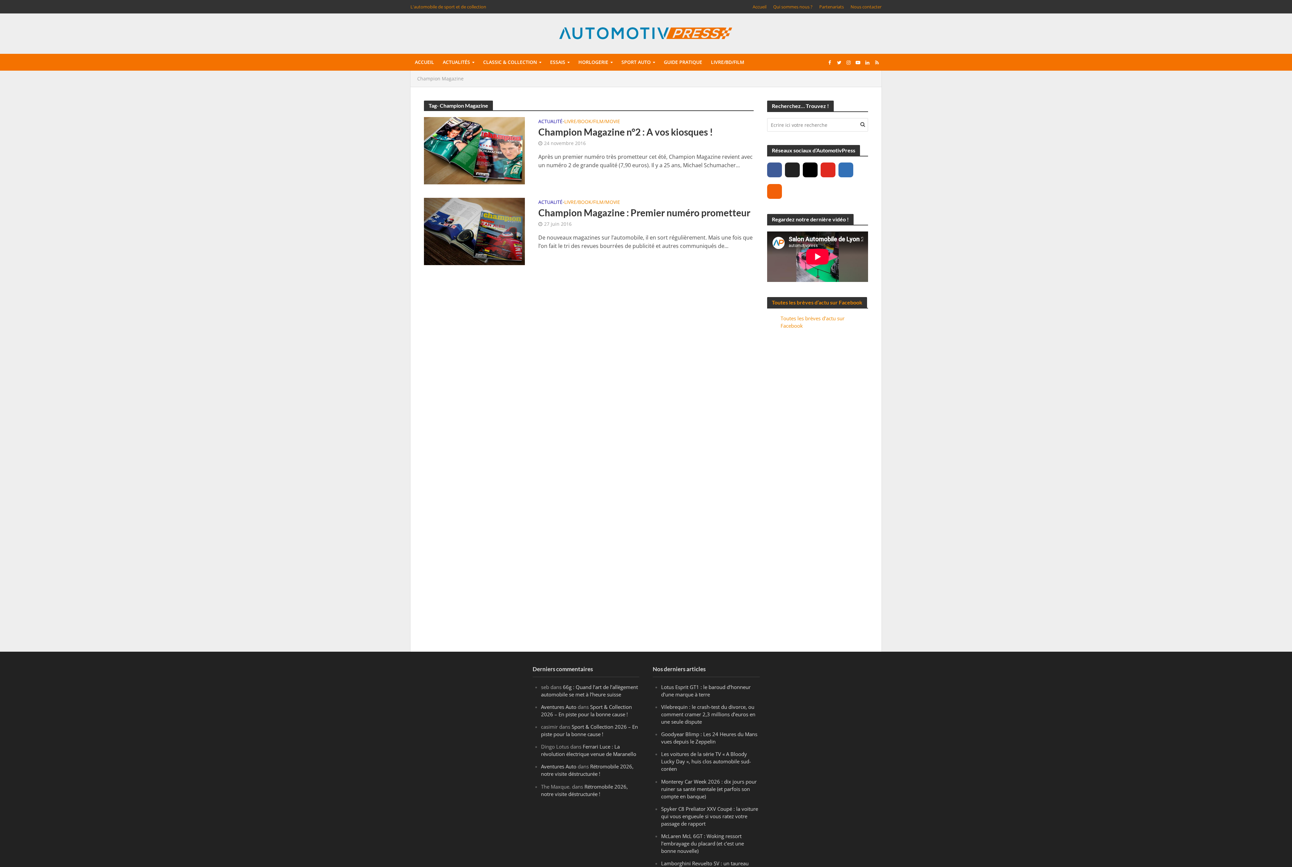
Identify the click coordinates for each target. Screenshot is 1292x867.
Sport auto (636, 62)
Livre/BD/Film (727, 62)
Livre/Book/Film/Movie (592, 121)
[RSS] (774, 191)
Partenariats (831, 7)
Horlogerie (593, 62)
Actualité (550, 121)
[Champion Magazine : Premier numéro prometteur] (474, 230)
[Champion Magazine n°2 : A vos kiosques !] (474, 150)
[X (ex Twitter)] (792, 169)
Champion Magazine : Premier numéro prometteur (644, 212)
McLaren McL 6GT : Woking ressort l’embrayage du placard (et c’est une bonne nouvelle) (702, 843)
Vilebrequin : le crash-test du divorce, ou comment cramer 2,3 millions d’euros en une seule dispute (708, 714)
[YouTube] (828, 169)
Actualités (456, 62)
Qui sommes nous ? (793, 7)
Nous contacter (866, 7)
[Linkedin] (845, 169)
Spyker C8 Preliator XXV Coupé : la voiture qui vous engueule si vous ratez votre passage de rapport (709, 816)
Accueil (759, 7)
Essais (557, 62)
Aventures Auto (558, 706)
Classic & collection (510, 62)
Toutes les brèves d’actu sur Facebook (817, 302)
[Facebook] (774, 169)
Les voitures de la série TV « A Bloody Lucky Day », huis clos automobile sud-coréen (706, 761)
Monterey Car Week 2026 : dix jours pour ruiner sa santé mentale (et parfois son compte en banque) (709, 789)
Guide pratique (683, 62)
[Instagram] (810, 169)
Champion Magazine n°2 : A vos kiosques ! (625, 132)
